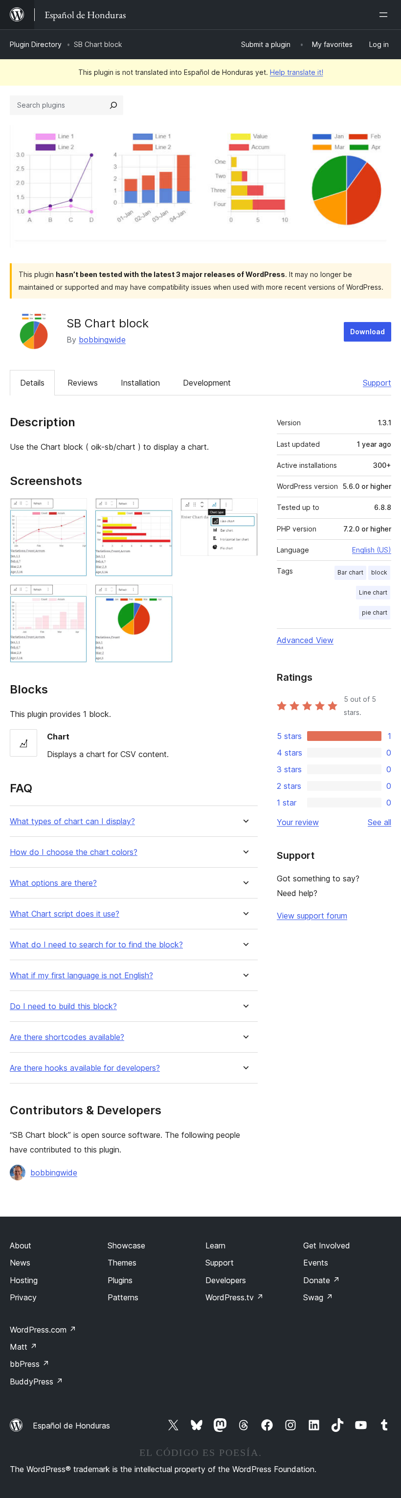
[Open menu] (385, 14)
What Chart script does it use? (64, 914)
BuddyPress (36, 1381)
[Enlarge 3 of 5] (159, 511)
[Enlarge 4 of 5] (159, 597)
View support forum (312, 916)
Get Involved (326, 1245)
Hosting (24, 1280)
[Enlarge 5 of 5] (244, 511)
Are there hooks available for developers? (85, 1068)
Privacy (23, 1297)
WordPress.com (43, 1330)
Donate (321, 1280)
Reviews (82, 383)
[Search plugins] (113, 105)
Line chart (373, 592)
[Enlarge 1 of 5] (74, 511)
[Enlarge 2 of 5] (74, 597)
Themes (122, 1263)
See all (379, 822)
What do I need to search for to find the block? (96, 944)
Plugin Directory (36, 44)
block (379, 572)
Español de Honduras (71, 1425)
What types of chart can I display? (72, 821)
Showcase (126, 1245)
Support (377, 383)
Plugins (120, 1280)
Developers (225, 1280)
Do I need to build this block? (63, 1006)
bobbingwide (102, 340)
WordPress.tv (234, 1297)
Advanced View (305, 640)
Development (207, 383)
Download (367, 331)
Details (32, 383)
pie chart (374, 612)
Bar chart (350, 572)
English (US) (371, 550)
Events (315, 1263)
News (20, 1263)
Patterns (123, 1297)
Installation (140, 383)
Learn (215, 1245)
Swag (318, 1297)
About (20, 1245)
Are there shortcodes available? (67, 1037)
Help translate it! (296, 72)
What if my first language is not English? (81, 975)
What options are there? (53, 883)
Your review (298, 822)
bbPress (29, 1364)
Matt (23, 1347)
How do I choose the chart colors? (73, 852)
